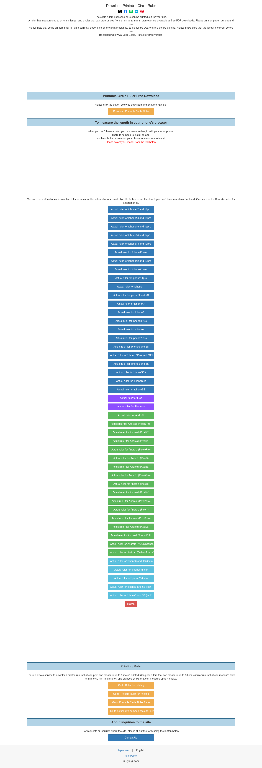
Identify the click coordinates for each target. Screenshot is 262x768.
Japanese (123, 750)
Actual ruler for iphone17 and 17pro (131, 209)
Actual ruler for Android (131, 415)
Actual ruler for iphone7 (131, 329)
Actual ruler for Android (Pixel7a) (131, 492)
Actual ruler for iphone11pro (131, 278)
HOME (131, 604)
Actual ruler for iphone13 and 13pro (131, 243)
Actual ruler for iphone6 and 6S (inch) (131, 586)
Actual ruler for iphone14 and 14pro (131, 235)
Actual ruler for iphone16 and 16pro (131, 218)
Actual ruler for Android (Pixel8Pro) (131, 475)
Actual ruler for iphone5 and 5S (131, 363)
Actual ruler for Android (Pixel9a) (131, 441)
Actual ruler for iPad (131, 398)
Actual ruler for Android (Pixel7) (131, 509)
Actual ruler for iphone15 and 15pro (131, 226)
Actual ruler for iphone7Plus (131, 338)
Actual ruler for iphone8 (131, 312)
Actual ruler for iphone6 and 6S (131, 346)
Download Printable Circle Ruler (131, 111)
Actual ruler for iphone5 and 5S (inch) (131, 595)
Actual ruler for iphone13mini (131, 252)
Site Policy (131, 755)
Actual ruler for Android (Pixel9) (131, 458)
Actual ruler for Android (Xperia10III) (131, 535)
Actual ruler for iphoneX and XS (131, 295)
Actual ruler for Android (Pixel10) (131, 432)
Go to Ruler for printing (131, 685)
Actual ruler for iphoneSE (131, 389)
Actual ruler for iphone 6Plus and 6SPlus (132, 355)
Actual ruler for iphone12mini (131, 269)
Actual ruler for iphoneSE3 (131, 372)
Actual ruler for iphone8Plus (131, 321)
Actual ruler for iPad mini (131, 406)
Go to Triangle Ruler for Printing (131, 693)
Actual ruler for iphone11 (131, 286)
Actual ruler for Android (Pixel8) (131, 483)
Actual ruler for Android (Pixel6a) (131, 526)
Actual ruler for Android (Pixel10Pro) (131, 423)
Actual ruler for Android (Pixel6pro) (131, 518)
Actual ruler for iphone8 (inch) (131, 569)
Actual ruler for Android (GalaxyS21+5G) (132, 552)
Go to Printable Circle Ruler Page (131, 702)
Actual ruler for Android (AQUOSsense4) (132, 544)
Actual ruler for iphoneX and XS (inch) (131, 561)
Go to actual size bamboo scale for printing (132, 711)
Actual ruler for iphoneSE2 (131, 381)
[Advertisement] (131, 63)
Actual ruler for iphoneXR (131, 303)
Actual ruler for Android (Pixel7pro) (131, 501)
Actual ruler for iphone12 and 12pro (131, 260)
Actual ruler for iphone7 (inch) (131, 578)
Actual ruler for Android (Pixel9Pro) (131, 449)
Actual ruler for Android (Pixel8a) (131, 466)
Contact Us (131, 737)
